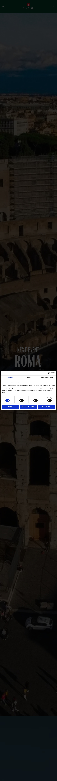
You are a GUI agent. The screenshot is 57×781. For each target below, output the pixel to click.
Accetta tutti (46, 406)
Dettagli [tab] (28, 377)
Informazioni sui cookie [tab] (47, 377)
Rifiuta (10, 406)
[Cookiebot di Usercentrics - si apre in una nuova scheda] (48, 373)
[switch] (21, 400)
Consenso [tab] (10, 377)
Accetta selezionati (28, 406)
